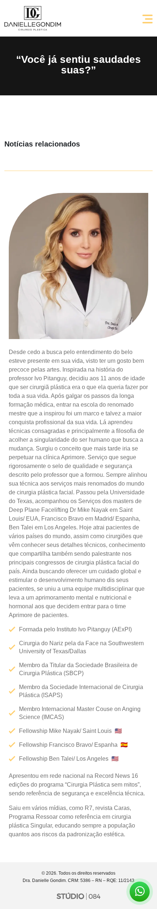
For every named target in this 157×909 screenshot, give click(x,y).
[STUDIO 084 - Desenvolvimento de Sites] (78, 895)
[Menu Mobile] (147, 18)
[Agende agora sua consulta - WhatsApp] (140, 893)
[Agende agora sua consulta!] (140, 892)
